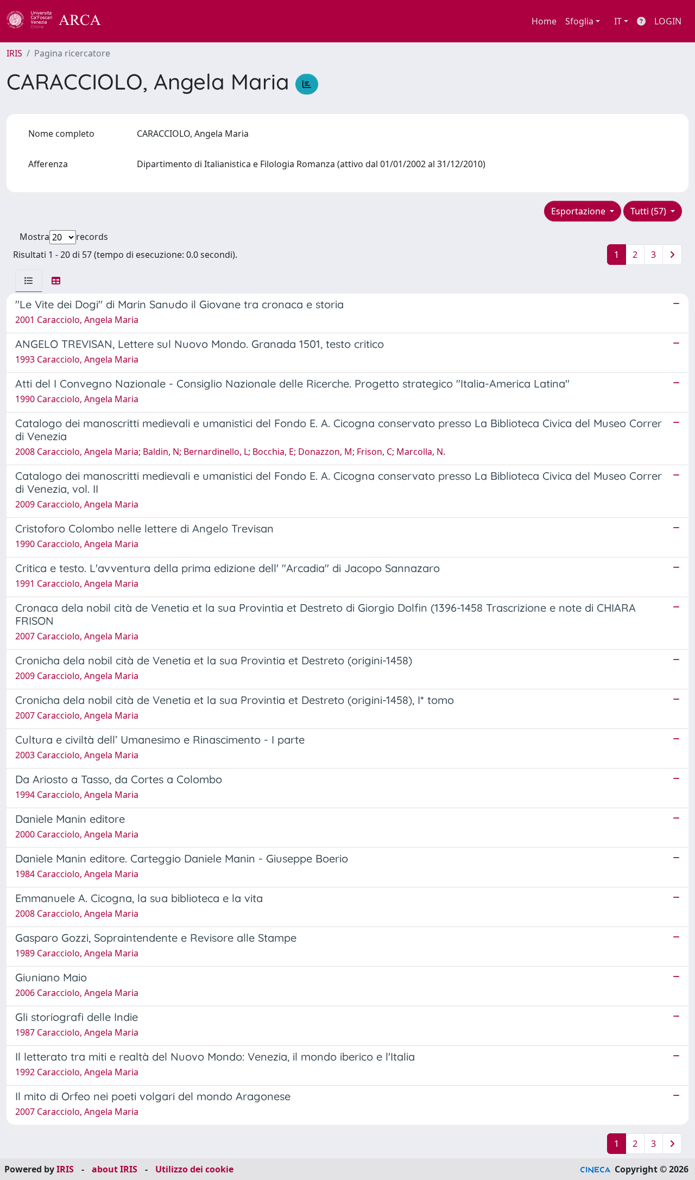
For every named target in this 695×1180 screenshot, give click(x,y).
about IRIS (114, 1169)
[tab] (28, 280)
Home (544, 21)
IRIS (14, 53)
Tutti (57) (649, 211)
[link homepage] (60, 21)
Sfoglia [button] (579, 21)
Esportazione (579, 211)
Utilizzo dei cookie (194, 1169)
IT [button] (618, 21)
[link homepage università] (130, 21)
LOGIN (667, 21)
